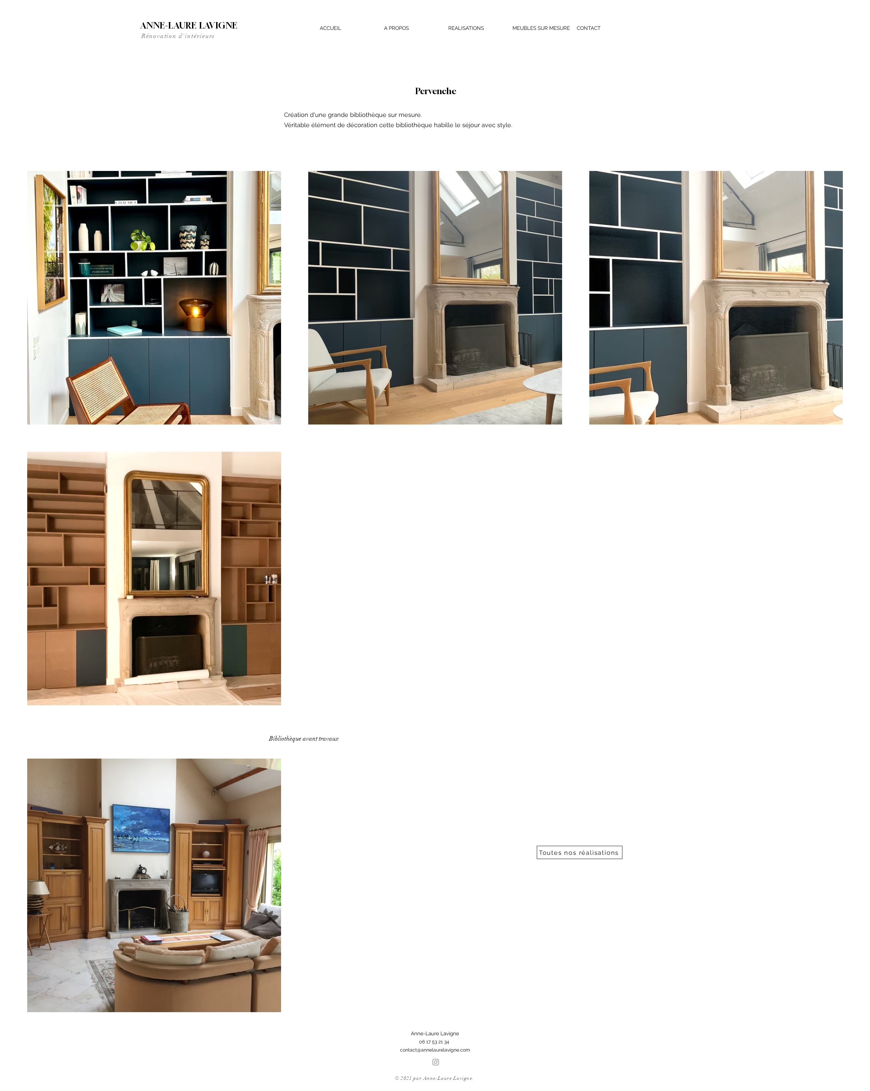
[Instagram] (435, 1062)
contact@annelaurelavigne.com (435, 1050)
